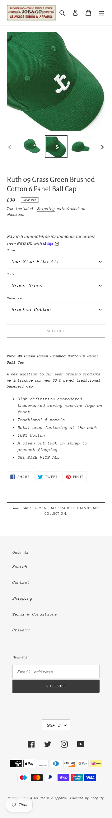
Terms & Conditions (34, 614)
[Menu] (101, 12)
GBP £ (54, 725)
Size (11, 250)
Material (15, 298)
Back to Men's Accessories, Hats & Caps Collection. (61, 510)
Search (19, 566)
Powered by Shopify (87, 798)
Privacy (21, 630)
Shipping (46, 209)
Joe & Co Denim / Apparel (45, 798)
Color (12, 274)
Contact (21, 582)
